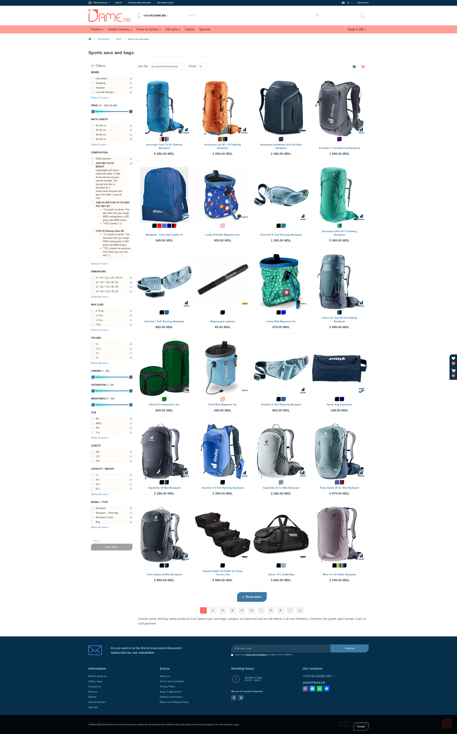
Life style (171, 29)
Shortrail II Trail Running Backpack (281, 404)
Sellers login (95, 681)
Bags (118, 39)
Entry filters (111, 547)
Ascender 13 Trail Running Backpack (223, 487)
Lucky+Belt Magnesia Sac (281, 321)
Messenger (326, 688)
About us (165, 676)
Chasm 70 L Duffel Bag (281, 574)
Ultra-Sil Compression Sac (164, 404)
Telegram (312, 688)
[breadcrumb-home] (89, 39)
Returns (92, 691)
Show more (253, 596)
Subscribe (350, 648)
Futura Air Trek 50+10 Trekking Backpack (339, 320)
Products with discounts (139, 2)
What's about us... (98, 676)
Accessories (104, 39)
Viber (305, 688)
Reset (96, 540)
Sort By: (143, 66)
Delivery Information (171, 697)
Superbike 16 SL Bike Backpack (281, 487)
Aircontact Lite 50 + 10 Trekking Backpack (222, 146)
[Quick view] (188, 84)
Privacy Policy (167, 686)
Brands (92, 697)
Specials (204, 29)
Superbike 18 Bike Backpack (164, 487)
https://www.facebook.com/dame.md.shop (234, 697)
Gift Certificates (97, 702)
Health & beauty (118, 29)
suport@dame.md (314, 682)
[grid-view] (363, 67)
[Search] (317, 15)
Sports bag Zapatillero (339, 404)
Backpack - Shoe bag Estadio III (164, 234)
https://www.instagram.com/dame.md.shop (241, 697)
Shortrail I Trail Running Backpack (164, 321)
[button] (453, 373)
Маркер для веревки (222, 321)
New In (118, 2)
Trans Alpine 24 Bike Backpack (164, 574)
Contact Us (94, 686)
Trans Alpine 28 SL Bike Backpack (339, 487)
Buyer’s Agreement (170, 691)
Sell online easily (165, 2)
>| (300, 610)
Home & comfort (147, 29)
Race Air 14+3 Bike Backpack (339, 574)
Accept (361, 726)
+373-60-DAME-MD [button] (317, 676)
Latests (190, 29)
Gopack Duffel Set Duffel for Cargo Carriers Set (223, 573)
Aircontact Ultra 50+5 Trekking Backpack (339, 233)
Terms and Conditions (256, 654)
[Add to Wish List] (180, 84)
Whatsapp (319, 688)
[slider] (93, 111)
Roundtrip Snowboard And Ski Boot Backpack (281, 146)
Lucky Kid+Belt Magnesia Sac (222, 234)
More (236, 724)
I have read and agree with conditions (263, 655)
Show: (193, 66)
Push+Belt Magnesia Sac (222, 404)
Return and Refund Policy (174, 702)
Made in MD (356, 29)
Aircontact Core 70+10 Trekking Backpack (164, 146)
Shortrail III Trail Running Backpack (281, 234)
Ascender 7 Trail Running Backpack (339, 148)
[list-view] (354, 67)
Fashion (96, 29)
